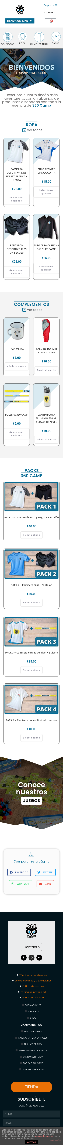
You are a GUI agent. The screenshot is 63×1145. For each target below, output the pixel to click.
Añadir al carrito (16, 366)
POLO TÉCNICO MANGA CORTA (46, 170)
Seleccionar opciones (16, 199)
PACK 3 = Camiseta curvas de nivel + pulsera (31, 652)
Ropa (22, 43)
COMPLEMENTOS (31, 304)
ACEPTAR (31, 1142)
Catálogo (7, 43)
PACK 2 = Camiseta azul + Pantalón (31, 585)
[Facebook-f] (24, 958)
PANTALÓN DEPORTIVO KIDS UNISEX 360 (17, 249)
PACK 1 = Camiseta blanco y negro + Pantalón (31, 517)
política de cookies (44, 1136)
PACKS (31, 470)
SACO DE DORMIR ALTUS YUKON (46, 350)
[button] (50, 5)
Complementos (39, 44)
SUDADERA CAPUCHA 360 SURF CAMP (46, 247)
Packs (55, 43)
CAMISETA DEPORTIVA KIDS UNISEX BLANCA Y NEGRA (16, 174)
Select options (31, 535)
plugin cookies (55, 1140)
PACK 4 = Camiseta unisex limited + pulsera (31, 720)
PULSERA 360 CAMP (16, 414)
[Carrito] (50, 22)
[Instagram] (31, 958)
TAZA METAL (16, 348)
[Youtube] (39, 958)
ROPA (31, 125)
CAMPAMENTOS (31, 1025)
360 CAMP (31, 476)
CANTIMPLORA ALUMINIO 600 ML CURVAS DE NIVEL (46, 418)
